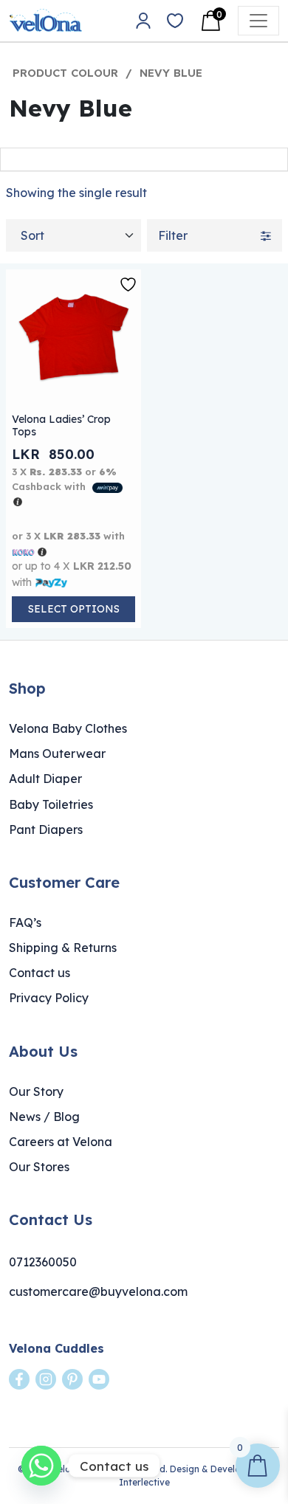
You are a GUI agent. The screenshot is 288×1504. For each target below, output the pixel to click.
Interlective (144, 1482)
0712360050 (43, 1262)
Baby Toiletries (51, 804)
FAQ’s (25, 922)
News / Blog (44, 1116)
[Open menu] (258, 20)
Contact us (39, 972)
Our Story (36, 1091)
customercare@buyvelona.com (98, 1291)
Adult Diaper (45, 778)
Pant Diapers (46, 829)
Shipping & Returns (63, 947)
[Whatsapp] (41, 1466)
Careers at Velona (60, 1141)
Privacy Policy (49, 997)
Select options (74, 608)
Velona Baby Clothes (68, 728)
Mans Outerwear (57, 753)
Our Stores (39, 1166)
